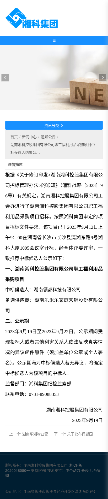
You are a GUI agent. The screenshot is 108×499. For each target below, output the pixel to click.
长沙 (85, 470)
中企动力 (73, 470)
